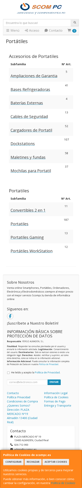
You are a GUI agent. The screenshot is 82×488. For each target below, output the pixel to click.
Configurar (13, 461)
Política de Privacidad (48, 364)
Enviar (54, 382)
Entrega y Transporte (57, 405)
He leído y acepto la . (35, 372)
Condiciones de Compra (22, 401)
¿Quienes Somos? (18, 405)
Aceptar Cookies (56, 461)
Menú (14, 30)
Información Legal (55, 393)
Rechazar (33, 461)
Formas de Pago (54, 401)
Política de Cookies (63, 483)
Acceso (33, 30)
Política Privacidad (18, 397)
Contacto (55, 30)
